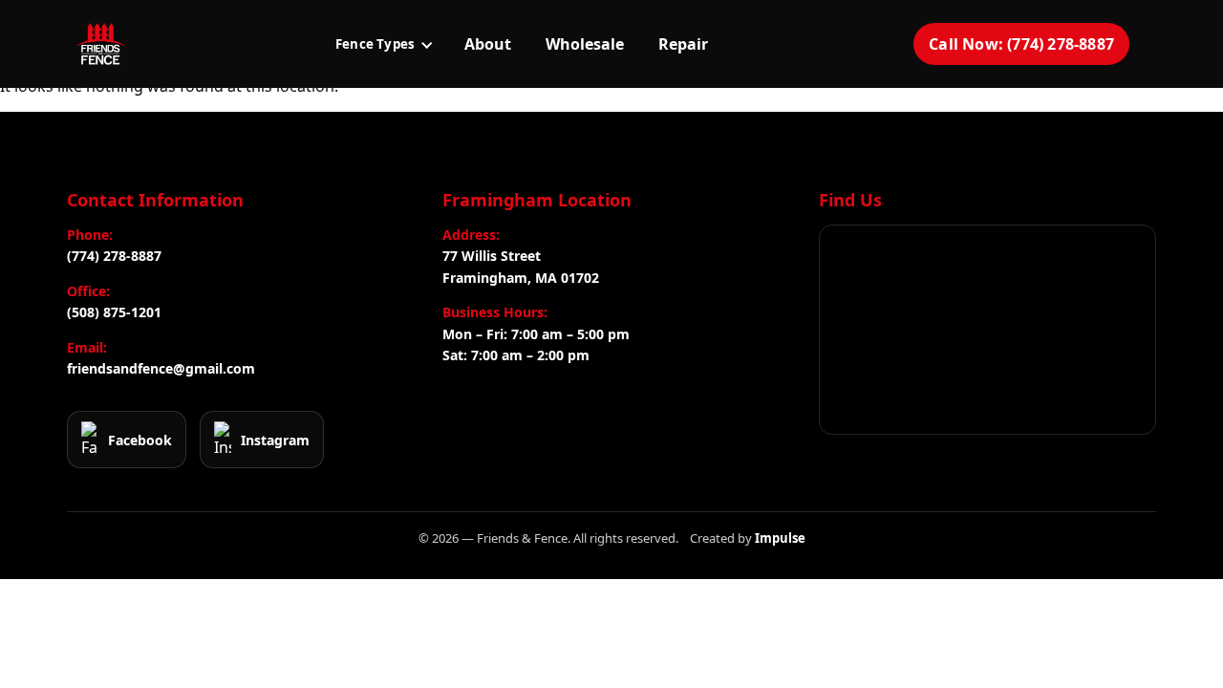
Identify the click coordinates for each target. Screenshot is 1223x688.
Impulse (780, 538)
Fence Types (375, 44)
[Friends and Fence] (100, 44)
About (487, 43)
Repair (683, 43)
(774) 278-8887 (114, 256)
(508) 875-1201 (114, 312)
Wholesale (585, 43)
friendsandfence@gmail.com (161, 368)
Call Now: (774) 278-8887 (1021, 43)
